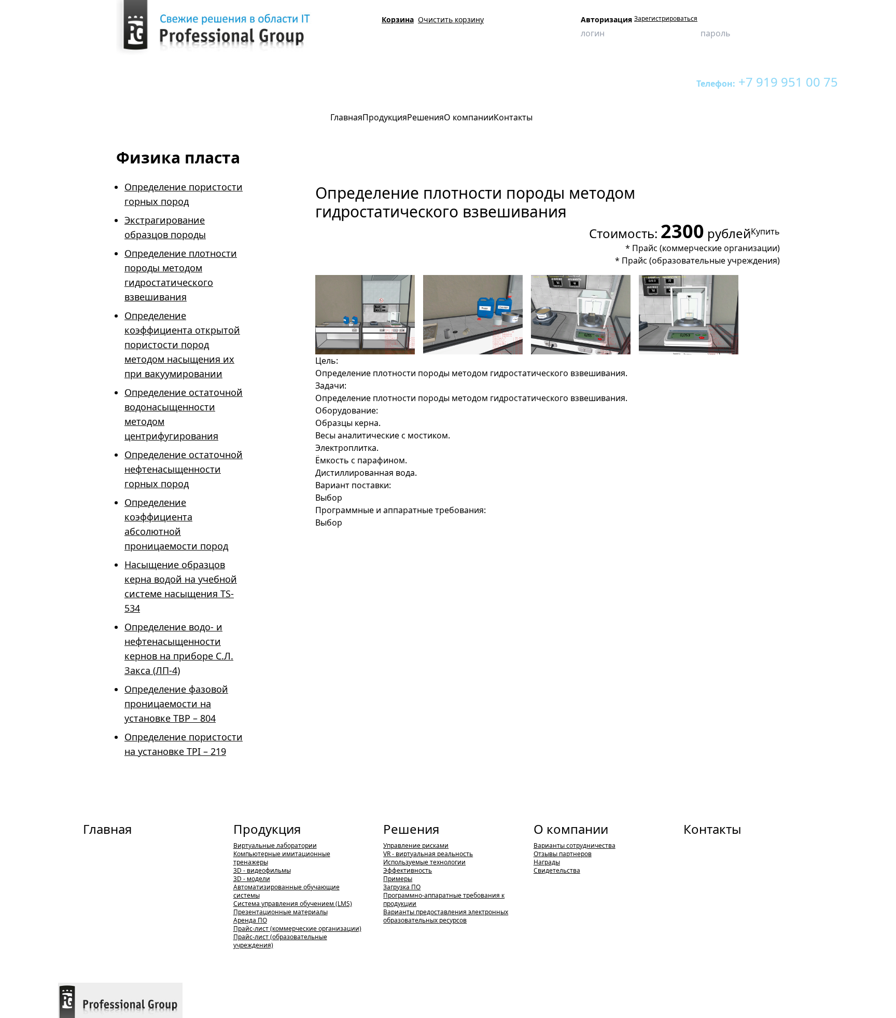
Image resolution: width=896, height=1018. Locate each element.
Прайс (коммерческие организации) (706, 248)
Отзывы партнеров (563, 853)
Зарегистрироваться (665, 19)
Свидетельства (557, 870)
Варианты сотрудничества (574, 845)
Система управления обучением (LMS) (292, 903)
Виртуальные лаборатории (180, 81)
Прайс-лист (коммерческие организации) (297, 928)
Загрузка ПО (402, 887)
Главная (107, 828)
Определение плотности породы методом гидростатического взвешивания (401, 81)
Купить (765, 231)
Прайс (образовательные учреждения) (701, 260)
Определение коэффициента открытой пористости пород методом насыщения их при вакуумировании (182, 344)
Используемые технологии (424, 862)
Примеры (397, 878)
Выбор (328, 497)
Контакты (712, 828)
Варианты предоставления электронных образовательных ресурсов (445, 916)
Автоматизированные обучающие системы (286, 891)
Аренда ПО (250, 920)
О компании (571, 828)
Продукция (114, 81)
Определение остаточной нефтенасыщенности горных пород (183, 469)
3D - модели (251, 878)
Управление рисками (416, 845)
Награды (547, 862)
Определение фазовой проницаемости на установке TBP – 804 (176, 703)
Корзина (398, 19)
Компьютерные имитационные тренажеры (281, 857)
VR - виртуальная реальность (428, 853)
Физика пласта (253, 81)
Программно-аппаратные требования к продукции (444, 899)
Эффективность (407, 870)
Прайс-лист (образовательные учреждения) (280, 941)
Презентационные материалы (280, 911)
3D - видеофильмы (262, 870)
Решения (411, 828)
